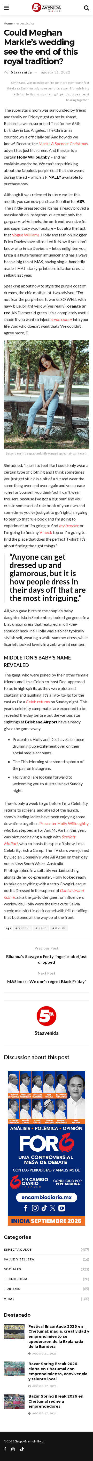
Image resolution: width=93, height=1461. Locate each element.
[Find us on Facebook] (5, 1449)
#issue (41, 928)
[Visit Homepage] (46, 8)
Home (8, 23)
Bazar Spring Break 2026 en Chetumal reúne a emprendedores (55, 1401)
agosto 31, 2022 (55, 72)
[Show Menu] (6, 7)
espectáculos (25, 23)
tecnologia (16, 1279)
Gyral (40, 1441)
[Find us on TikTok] (22, 1449)
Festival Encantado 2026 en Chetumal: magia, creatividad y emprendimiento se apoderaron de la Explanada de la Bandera (58, 1336)
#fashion (23, 928)
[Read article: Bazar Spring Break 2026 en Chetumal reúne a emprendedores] (14, 1401)
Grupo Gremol (25, 1441)
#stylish (58, 928)
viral (9, 1299)
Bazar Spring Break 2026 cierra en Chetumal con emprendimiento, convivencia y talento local (57, 1371)
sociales (12, 1269)
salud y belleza (19, 1259)
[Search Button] (86, 7)
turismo (12, 1289)
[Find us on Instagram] (13, 1449)
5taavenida (21, 72)
